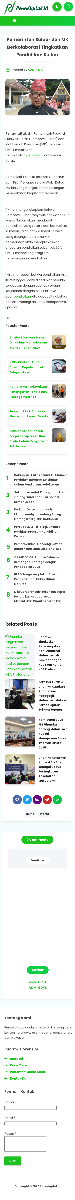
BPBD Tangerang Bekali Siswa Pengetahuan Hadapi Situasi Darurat (35, 579)
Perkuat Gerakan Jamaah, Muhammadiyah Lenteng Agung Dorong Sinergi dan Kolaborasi (37, 514)
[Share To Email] (37, 799)
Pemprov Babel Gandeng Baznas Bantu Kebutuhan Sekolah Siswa (38, 546)
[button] (57, 6)
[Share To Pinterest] (47, 799)
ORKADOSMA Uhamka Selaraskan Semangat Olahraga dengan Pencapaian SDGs (38, 562)
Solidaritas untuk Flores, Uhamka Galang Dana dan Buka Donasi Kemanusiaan (38, 497)
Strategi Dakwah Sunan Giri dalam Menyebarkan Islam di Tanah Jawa (28, 342)
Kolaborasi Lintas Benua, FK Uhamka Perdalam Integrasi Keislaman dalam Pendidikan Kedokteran (40, 480)
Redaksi (16, 1059)
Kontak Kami (20, 1078)
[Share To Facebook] (17, 799)
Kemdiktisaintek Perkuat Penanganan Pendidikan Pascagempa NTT (28, 392)
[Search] (68, 6)
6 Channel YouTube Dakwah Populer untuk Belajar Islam (26, 367)
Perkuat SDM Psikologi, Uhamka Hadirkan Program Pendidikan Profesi (37, 531)
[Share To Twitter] (27, 799)
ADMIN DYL (38, 987)
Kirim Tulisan (20, 1065)
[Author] (37, 982)
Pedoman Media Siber (27, 1072)
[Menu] (38, 21)
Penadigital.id (50, 1186)
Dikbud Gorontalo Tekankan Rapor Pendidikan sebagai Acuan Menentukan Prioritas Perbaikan (39, 596)
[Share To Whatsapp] (57, 799)
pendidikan (35, 155)
